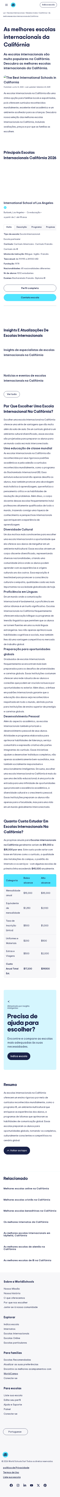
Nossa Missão (12, 1289)
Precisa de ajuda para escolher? (23, 1023)
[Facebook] (11, 1485)
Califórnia (43, 13)
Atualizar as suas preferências (21, 1364)
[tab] (9, 227)
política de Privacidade (16, 1468)
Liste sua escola (13, 1395)
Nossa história (12, 1293)
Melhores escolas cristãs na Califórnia (27, 1200)
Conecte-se (10, 1378)
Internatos (9, 1329)
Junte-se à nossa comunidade (21, 1307)
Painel (7, 1409)
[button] (48, 5)
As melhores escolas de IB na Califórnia (27, 1260)
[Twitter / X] (38, 1485)
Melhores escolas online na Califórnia (26, 1188)
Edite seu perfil (12, 1400)
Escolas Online (12, 1338)
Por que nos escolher (16, 1302)
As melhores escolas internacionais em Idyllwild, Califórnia (27, 1234)
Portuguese (15, 1432)
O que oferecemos (14, 1298)
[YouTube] (31, 1485)
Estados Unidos (32, 13)
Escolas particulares (15, 1343)
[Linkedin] (24, 1485)
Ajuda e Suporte (13, 1404)
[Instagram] (18, 1485)
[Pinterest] (45, 1485)
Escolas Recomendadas (17, 1360)
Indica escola (11, 1324)
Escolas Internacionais (15, 13)
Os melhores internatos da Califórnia (26, 1222)
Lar (4, 13)
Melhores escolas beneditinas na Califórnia (30, 1211)
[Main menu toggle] (6, 5)
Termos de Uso (11, 1472)
